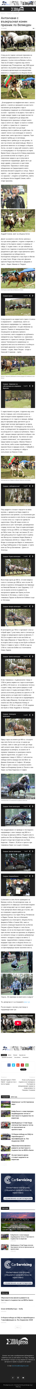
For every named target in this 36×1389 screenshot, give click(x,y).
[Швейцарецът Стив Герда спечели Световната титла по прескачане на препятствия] (6, 1125)
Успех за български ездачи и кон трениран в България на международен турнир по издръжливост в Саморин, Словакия (26, 1085)
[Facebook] (13, 1378)
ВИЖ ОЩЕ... (14, 1097)
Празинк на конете (7, 1057)
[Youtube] (23, 1378)
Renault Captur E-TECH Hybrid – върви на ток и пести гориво (8, 1082)
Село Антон (17, 1057)
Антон (9, 1055)
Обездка (4, 1139)
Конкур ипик (5, 1127)
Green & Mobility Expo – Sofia (12, 1309)
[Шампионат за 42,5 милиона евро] (6, 1104)
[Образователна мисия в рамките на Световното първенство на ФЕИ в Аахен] (6, 1148)
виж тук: (27, 1002)
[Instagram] (18, 1378)
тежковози (25, 1057)
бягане (15, 1055)
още (17, 1327)
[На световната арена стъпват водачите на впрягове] (6, 1157)
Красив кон (22, 1055)
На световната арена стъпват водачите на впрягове (20, 1157)
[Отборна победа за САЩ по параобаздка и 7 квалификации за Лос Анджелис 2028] (6, 1136)
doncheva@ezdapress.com (20, 1366)
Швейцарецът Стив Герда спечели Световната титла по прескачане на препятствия (22, 1247)
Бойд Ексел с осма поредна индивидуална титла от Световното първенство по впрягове (22, 1237)
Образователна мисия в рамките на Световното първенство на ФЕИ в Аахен (23, 1148)
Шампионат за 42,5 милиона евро (16, 1227)
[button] (33, 9)
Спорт (3, 1106)
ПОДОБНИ (5, 1097)
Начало (3, 13)
